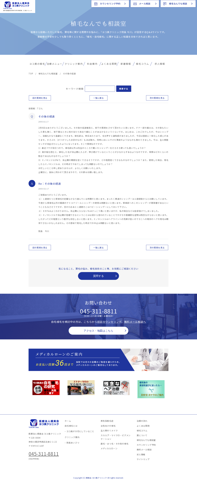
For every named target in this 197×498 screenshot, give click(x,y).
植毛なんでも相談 (178, 3)
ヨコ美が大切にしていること (80, 431)
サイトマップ (143, 459)
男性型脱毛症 (107, 420)
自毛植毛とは (71, 425)
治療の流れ (142, 420)
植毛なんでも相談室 (146, 440)
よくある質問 (109, 63)
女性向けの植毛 (108, 425)
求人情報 (160, 63)
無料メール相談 (144, 449)
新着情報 (126, 63)
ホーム (68, 420)
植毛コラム (142, 63)
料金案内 (92, 63)
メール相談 (144, 3)
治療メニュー (54, 63)
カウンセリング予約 (110, 3)
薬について (142, 435)
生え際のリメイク (109, 430)
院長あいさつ (72, 442)
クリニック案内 (74, 63)
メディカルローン (109, 448)
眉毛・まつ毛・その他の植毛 (114, 443)
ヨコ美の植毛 (37, 63)
